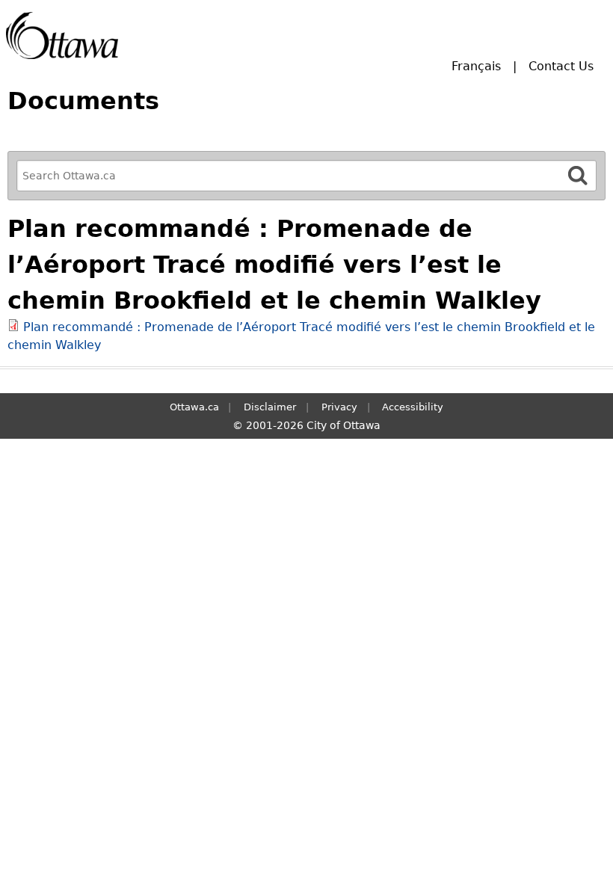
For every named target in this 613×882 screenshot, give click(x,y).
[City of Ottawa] (62, 35)
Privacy (339, 407)
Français (476, 66)
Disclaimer (270, 407)
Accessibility (412, 407)
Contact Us (561, 66)
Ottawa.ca (194, 407)
